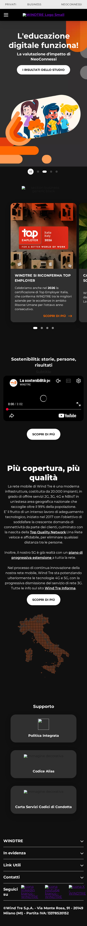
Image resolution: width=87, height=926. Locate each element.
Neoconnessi (71, 4)
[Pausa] (31, 172)
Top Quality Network (48, 532)
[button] (5, 14)
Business (34, 4)
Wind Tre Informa (60, 588)
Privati (10, 4)
